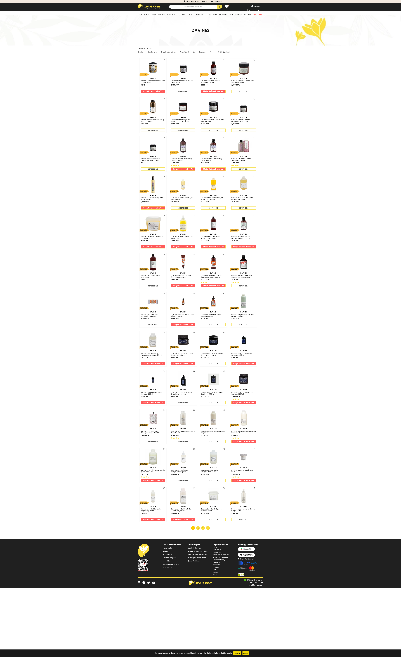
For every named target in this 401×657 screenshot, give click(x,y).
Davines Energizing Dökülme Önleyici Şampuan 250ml (241, 276)
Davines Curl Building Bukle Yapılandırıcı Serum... (241, 159)
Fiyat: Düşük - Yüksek (168, 52)
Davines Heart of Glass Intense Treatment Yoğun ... (182, 354)
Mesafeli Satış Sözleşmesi (197, 554)
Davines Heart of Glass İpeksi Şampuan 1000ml (241, 354)
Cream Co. (217, 552)
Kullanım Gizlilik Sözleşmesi (198, 551)
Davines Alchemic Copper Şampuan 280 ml (210, 81)
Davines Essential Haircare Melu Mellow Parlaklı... (242, 315)
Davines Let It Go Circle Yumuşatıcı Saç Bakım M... (150, 432)
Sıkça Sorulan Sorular (171, 564)
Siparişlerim (167, 554)
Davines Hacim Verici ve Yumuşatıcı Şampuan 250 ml (151, 354)
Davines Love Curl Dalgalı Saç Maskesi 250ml (211, 510)
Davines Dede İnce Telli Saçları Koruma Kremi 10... (182, 198)
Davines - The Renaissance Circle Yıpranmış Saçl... (153, 81)
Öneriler (140, 52)
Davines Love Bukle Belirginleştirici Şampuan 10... (243, 432)
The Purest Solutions (220, 557)
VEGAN (154, 15)
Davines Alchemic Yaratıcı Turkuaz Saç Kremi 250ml (150, 159)
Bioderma (216, 562)
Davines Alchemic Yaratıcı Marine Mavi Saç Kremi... (213, 120)
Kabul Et (237, 653)
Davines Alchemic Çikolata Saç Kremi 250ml (182, 81)
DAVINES (153, 78)
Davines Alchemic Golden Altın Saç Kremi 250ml (242, 81)
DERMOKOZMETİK (173, 15)
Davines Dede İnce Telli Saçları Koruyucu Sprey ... (182, 237)
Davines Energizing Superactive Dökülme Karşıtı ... (182, 315)
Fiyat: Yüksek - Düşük (187, 52)
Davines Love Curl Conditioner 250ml (242, 471)
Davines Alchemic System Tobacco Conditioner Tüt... (180, 120)
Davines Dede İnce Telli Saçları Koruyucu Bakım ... (152, 237)
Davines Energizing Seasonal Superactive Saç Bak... (151, 315)
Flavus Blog (167, 567)
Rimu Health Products (221, 555)
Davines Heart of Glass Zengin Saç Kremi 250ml (242, 393)
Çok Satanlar (152, 52)
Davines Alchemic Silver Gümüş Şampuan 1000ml (152, 120)
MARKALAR (247, 15)
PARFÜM (191, 15)
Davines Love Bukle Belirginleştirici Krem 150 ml (183, 432)
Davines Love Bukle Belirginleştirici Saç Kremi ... (213, 432)
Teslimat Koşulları (169, 558)
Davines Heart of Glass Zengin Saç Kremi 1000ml (212, 393)
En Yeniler (202, 52)
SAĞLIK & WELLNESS (235, 15)
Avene (215, 572)
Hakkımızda (167, 548)
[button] (175, 165)
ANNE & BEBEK (212, 15)
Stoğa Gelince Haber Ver (153, 91)
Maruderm (217, 550)
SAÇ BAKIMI (223, 15)
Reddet (246, 653)
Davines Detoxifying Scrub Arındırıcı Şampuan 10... (210, 237)
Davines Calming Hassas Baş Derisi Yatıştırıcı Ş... (181, 159)
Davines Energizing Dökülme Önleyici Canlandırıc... (181, 276)
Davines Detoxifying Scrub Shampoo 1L (150, 276)
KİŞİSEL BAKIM (200, 15)
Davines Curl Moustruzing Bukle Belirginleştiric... (152, 198)
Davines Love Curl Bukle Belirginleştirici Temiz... (209, 471)
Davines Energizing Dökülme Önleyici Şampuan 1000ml (211, 276)
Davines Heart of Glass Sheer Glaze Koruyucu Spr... (181, 393)
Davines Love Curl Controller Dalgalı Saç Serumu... (151, 510)
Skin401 (215, 547)
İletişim (165, 551)
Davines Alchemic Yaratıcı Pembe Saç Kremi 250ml (240, 120)
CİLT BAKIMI (162, 15)
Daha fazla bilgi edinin (223, 653)
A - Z (211, 52)
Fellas (215, 575)
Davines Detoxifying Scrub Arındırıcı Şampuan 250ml (240, 237)
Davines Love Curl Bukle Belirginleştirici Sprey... (179, 471)
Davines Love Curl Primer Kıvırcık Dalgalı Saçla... (243, 510)
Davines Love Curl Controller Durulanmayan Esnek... (181, 510)
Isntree (215, 570)
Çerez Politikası (194, 561)
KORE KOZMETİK (144, 15)
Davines (216, 567)
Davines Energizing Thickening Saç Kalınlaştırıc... (212, 315)
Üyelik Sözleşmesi (194, 548)
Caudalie (216, 565)
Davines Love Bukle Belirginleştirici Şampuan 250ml (153, 471)
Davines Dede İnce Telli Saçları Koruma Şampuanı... (212, 198)
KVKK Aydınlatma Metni (197, 558)
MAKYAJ (183, 15)
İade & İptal (167, 561)
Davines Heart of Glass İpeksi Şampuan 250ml (151, 393)
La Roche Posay (219, 560)
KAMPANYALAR (257, 15)
